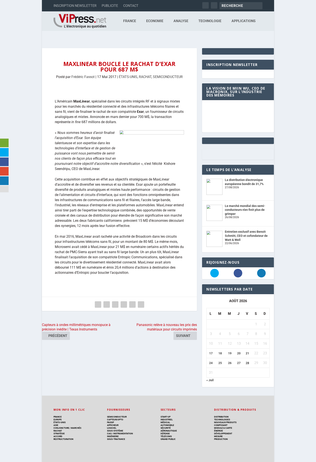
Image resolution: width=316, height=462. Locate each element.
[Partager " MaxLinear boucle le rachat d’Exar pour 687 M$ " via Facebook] (98, 304)
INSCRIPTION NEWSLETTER (75, 6)
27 (239, 363)
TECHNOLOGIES (222, 419)
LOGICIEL (111, 428)
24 (211, 363)
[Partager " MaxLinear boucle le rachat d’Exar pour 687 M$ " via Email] (132, 304)
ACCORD (58, 436)
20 (239, 353)
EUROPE (58, 419)
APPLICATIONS (244, 21)
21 (247, 353)
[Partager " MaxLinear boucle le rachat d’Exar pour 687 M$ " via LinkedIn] (124, 304)
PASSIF (110, 422)
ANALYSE (180, 21)
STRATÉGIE (59, 433)
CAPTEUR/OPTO (115, 419)
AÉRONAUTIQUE (169, 431)
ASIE (56, 425)
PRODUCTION (221, 439)
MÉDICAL (165, 422)
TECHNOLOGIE (209, 21)
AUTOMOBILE (167, 425)
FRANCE (129, 21)
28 (247, 363)
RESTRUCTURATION (63, 439)
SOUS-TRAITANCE (116, 439)
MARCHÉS (76, 428)
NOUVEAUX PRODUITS (225, 422)
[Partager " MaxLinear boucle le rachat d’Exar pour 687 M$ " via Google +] (115, 304)
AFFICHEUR (112, 425)
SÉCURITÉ (166, 428)
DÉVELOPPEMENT (223, 433)
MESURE (218, 436)
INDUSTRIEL (167, 419)
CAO (109, 433)
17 (211, 353)
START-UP (165, 417)
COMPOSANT (220, 425)
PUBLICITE (110, 6)
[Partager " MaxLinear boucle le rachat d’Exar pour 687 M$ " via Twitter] (106, 304)
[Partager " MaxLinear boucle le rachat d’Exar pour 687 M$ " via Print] (141, 304)
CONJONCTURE (61, 428)
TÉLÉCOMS (166, 436)
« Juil (210, 380)
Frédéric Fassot (83, 77)
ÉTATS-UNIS (128, 77)
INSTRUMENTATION (123, 433)
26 (230, 363)
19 (230, 353)
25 (220, 363)
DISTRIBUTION (221, 417)
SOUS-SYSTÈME (115, 431)
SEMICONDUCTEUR (168, 77)
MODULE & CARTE (223, 428)
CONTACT (130, 6)
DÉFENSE (165, 433)
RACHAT (145, 77)
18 (220, 353)
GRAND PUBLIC (168, 439)
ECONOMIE (154, 21)
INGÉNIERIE (113, 436)
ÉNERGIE (218, 431)
